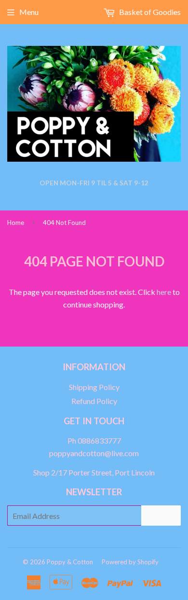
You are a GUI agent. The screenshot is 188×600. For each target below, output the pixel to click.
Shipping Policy (94, 386)
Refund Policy (94, 400)
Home (15, 222)
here (164, 291)
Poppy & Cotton (70, 562)
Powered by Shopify (130, 562)
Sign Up (161, 515)
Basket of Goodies (149, 11)
